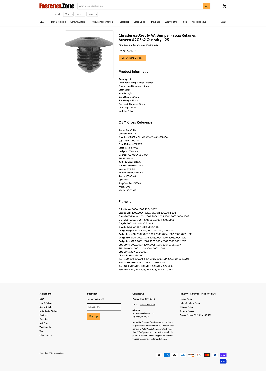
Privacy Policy (186, 299)
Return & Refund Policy (190, 303)
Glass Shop (139, 22)
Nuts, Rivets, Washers (103, 22)
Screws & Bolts (78, 22)
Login (223, 22)
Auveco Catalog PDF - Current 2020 (195, 315)
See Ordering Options (132, 57)
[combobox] (140, 6)
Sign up (93, 316)
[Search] (206, 6)
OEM (42, 22)
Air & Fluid (155, 22)
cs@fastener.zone (147, 304)
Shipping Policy (186, 307)
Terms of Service (187, 311)
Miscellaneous (199, 22)
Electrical (124, 22)
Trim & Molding (58, 22)
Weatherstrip (171, 22)
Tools (184, 22)
